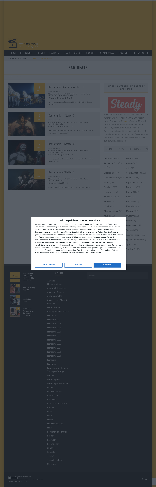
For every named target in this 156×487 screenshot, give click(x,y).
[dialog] (78, 243)
